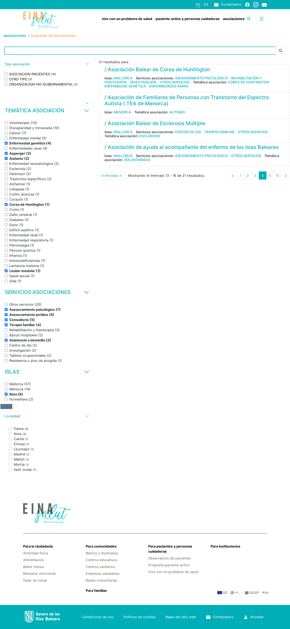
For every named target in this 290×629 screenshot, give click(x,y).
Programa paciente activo (169, 565)
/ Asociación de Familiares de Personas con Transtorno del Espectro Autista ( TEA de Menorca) (186, 100)
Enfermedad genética (125, 86)
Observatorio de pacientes (169, 558)
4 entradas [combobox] (113, 176)
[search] (249, 18)
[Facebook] (247, 4)
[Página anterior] (232, 175)
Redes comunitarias (101, 580)
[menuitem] (127, 18)
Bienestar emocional (39, 573)
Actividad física (35, 553)
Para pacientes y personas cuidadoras (170, 548)
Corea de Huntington (248, 82)
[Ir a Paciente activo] (43, 19)
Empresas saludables (103, 573)
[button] (46, 64)
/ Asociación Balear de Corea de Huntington (157, 69)
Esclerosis (149, 136)
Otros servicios (175, 82)
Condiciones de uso (98, 617)
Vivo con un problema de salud (173, 572)
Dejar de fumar (35, 580)
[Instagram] (255, 4)
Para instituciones (225, 546)
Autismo (177, 112)
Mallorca (123, 78)
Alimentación (33, 560)
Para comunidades (101, 546)
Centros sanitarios (100, 567)
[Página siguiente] (285, 175)
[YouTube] (264, 5)
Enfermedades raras (168, 86)
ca (206, 4)
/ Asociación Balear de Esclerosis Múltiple (154, 123)
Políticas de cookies (139, 617)
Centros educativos (101, 560)
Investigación (143, 82)
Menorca (122, 112)
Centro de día (188, 132)
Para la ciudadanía (38, 546)
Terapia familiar (219, 132)
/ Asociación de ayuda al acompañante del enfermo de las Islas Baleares (191, 147)
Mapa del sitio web (180, 617)
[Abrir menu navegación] (262, 18)
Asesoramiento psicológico (201, 78)
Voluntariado (137, 160)
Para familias (96, 590)
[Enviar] (280, 51)
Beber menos (33, 567)
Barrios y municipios (102, 553)
